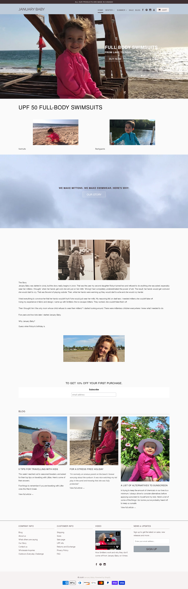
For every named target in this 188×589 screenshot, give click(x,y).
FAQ (58, 554)
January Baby (32, 9)
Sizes (59, 536)
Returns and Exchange (66, 547)
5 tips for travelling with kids (38, 469)
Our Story (22, 543)
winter (109, 10)
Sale (131, 10)
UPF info (60, 543)
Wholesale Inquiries (27, 550)
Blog (137, 10)
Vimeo (125, 556)
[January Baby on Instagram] (150, 10)
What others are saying (28, 540)
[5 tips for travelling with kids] (43, 466)
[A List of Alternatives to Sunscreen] (145, 482)
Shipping (60, 532)
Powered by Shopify (102, 577)
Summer (122, 10)
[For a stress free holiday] (94, 466)
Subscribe (94, 389)
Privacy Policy (62, 550)
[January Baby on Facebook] (143, 10)
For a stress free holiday (86, 469)
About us (22, 536)
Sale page (61, 540)
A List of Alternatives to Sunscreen (144, 485)
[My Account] (154, 10)
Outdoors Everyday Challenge (31, 554)
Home (100, 10)
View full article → (26, 494)
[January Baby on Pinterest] (147, 10)
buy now (115, 59)
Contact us (23, 547)
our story (94, 194)
